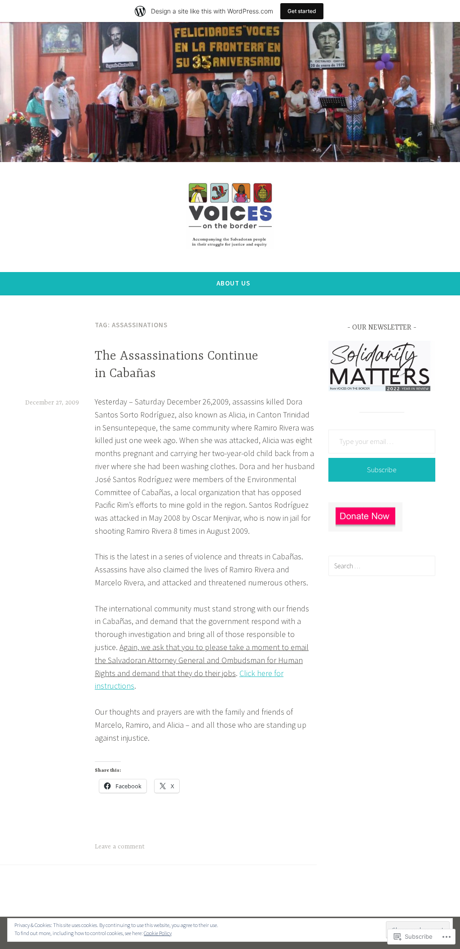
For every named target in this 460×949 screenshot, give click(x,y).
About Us (233, 283)
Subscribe (382, 469)
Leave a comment (120, 846)
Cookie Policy (158, 933)
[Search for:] (381, 565)
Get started (302, 11)
